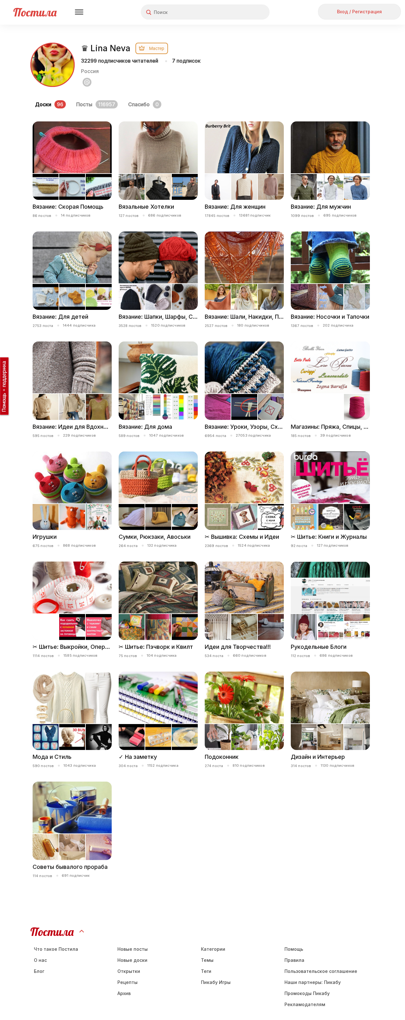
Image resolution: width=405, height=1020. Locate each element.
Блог (39, 971)
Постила (35, 12)
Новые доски (132, 960)
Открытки (128, 971)
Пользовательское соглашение (320, 971)
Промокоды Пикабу (307, 993)
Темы (207, 960)
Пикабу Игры (216, 982)
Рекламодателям (304, 1004)
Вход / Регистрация (359, 11)
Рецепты (127, 982)
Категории (213, 949)
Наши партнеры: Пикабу (312, 982)
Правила (294, 960)
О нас (40, 960)
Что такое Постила (56, 949)
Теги (206, 971)
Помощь (293, 949)
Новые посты (132, 949)
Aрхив (124, 993)
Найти (241, 12)
